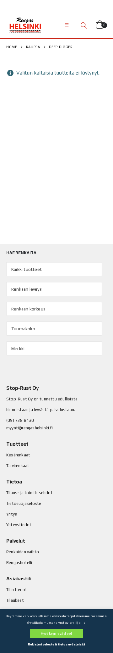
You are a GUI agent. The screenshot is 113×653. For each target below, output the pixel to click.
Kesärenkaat (18, 455)
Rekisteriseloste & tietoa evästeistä (56, 644)
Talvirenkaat (17, 465)
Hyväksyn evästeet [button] (56, 633)
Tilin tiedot (16, 589)
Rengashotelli (19, 562)
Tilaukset (15, 600)
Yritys (11, 514)
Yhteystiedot (18, 524)
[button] (67, 25)
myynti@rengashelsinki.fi (29, 428)
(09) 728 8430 (20, 420)
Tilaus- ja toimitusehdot (29, 492)
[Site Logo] (25, 25)
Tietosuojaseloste (23, 503)
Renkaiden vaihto (22, 552)
